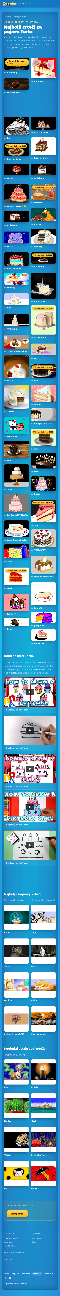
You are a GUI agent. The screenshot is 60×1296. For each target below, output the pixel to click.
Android (8, 1259)
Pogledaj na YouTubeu (17, 710)
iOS (5, 1263)
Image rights (10, 1246)
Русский (48, 1274)
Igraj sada (17, 1213)
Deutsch (26, 1274)
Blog (34, 1242)
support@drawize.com (15, 1283)
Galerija (16, 16)
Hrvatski (37, 1274)
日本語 (8, 1278)
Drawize (8, 16)
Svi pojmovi (9, 1242)
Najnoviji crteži (11, 1238)
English (15, 1274)
